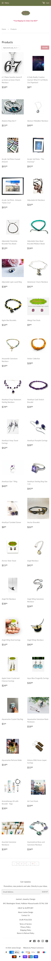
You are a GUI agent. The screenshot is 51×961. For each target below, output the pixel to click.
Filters (45, 48)
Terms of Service (26, 924)
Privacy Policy (25, 927)
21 (33, 864)
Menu (7, 3)
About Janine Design (25, 912)
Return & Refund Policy (25, 933)
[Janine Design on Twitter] (30, 941)
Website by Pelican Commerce (33, 948)
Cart (47, 3)
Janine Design (16, 948)
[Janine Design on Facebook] (34, 941)
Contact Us (25, 915)
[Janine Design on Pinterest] (38, 941)
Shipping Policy (25, 930)
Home (4, 29)
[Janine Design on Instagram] (43, 941)
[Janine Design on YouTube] (47, 941)
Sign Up (45, 892)
